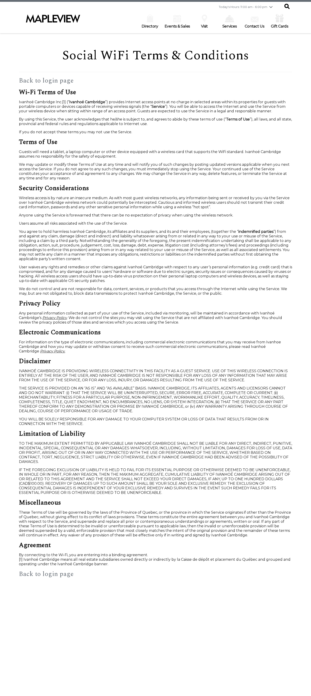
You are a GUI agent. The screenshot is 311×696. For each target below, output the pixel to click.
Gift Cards (279, 26)
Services (229, 26)
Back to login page (46, 80)
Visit (204, 26)
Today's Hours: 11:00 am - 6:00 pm (243, 7)
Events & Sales (177, 26)
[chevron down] (271, 7)
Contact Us (254, 26)
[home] (53, 21)
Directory (150, 26)
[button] (287, 7)
